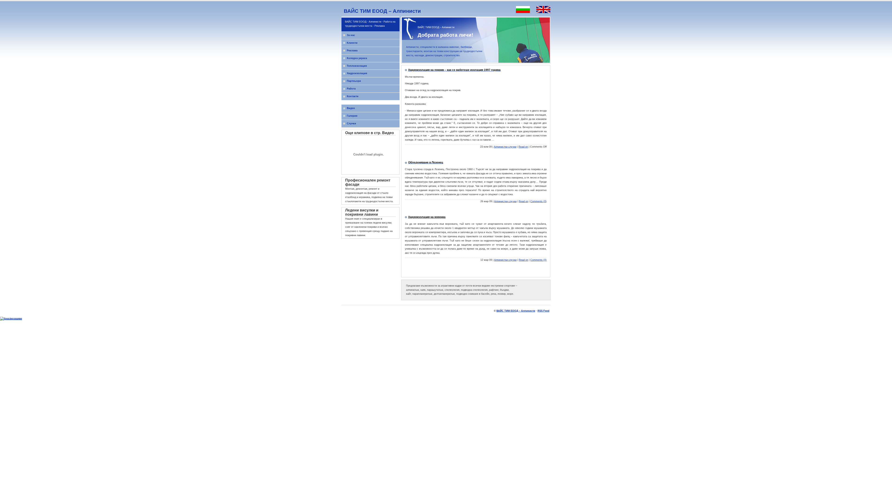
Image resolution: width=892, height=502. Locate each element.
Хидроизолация (357, 73)
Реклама (352, 50)
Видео (351, 108)
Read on (523, 146)
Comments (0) (538, 201)
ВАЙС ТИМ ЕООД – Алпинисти (382, 11)
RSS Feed (543, 310)
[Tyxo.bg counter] (11, 318)
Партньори (354, 80)
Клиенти (352, 42)
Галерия (352, 115)
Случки (351, 123)
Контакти (352, 96)
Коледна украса (357, 58)
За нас (351, 35)
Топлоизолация (357, 65)
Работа (351, 88)
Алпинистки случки (505, 146)
